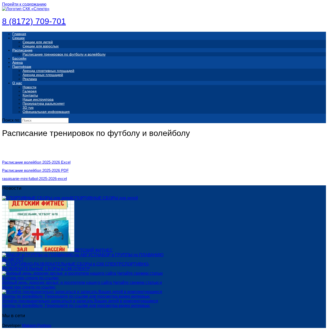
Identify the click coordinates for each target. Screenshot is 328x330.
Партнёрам (21, 67)
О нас (17, 83)
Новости (29, 87)
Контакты (30, 95)
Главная (19, 34)
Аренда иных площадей (43, 75)
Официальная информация (46, 112)
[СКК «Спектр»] (25, 9)
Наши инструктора (38, 99)
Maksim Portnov (36, 325)
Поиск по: (11, 120)
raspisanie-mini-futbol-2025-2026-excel (34, 178)
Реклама (30, 79)
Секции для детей (38, 42)
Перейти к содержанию (24, 4)
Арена (17, 62)
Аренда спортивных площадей (48, 71)
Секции (18, 38)
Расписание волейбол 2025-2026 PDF (35, 170)
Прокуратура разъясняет (44, 103)
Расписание (22, 50)
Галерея (30, 91)
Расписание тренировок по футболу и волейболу (64, 54)
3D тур (28, 107)
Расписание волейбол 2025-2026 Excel (36, 162)
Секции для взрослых (41, 46)
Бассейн (19, 58)
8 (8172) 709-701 (34, 21)
